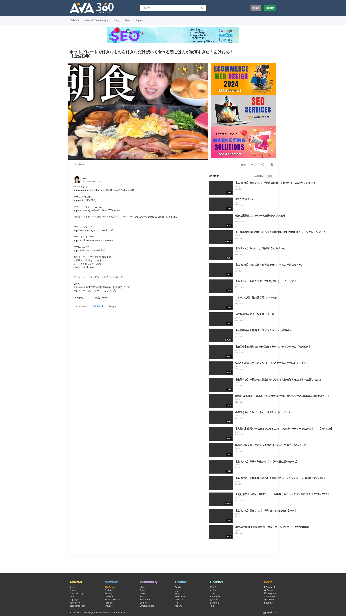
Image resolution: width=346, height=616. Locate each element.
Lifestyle (109, 596)
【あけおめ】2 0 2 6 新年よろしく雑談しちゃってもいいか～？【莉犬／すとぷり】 (280, 477)
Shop (116, 20)
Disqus (112, 306)
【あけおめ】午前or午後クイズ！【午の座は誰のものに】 (267, 461)
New (127, 20)
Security (108, 593)
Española (214, 603)
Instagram (271, 593)
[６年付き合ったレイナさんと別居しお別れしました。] (221, 417)
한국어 (213, 590)
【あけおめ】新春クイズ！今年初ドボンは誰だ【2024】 (266, 510)
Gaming (144, 603)
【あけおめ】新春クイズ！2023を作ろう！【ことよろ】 (266, 281)
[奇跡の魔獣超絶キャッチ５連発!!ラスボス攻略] (221, 221)
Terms (73, 596)
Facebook (98, 306)
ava (85, 178)
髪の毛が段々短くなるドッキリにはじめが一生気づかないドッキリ (272, 445)
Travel (108, 606)
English (178, 587)
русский (214, 599)
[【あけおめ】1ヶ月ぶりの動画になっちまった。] (221, 253)
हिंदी (176, 603)
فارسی (213, 593)
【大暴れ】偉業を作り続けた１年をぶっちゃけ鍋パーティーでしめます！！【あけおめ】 (284, 428)
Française (180, 596)
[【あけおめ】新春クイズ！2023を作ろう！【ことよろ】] (221, 286)
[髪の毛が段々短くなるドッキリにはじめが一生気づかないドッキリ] (221, 450)
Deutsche (179, 599)
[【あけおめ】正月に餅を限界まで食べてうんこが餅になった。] (221, 270)
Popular (139, 20)
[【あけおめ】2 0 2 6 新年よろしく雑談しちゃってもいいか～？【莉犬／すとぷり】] (221, 483)
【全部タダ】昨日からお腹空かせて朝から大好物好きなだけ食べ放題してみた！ (279, 379)
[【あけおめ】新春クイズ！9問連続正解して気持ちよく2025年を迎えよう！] (221, 188)
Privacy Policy (76, 593)
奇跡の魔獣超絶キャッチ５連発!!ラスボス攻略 (260, 215)
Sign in (255, 8)
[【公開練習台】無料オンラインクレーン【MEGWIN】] (221, 335)
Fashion (109, 603)
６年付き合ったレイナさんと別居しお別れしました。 (264, 412)
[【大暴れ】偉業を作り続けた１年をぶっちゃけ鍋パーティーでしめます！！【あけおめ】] (221, 434)
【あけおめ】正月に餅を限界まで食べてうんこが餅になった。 (269, 264)
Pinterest (270, 596)
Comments (82, 306)
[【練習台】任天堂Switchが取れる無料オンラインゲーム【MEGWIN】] (221, 352)
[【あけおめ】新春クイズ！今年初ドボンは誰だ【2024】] (221, 516)
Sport (142, 590)
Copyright (74, 599)
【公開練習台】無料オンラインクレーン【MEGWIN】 (264, 330)
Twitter (270, 590)
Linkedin (270, 599)
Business (109, 590)
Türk (212, 606)
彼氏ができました (244, 199)
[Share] (262, 165)
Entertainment (147, 606)
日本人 (213, 587)
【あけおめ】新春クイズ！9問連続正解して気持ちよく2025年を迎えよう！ (276, 182)
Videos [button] (73, 20)
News (142, 593)
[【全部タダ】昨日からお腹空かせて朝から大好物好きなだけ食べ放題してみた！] (221, 385)
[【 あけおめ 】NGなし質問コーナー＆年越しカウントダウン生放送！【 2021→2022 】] (221, 499)
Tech (142, 596)
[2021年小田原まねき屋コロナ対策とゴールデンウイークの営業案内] (221, 532)
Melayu (178, 606)
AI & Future (110, 587)
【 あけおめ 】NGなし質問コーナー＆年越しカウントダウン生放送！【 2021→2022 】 (282, 494)
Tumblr (269, 603)
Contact (73, 590)
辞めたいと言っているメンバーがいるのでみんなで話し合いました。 (273, 363)
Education (145, 599)
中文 (177, 593)
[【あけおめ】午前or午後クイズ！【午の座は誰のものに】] (221, 467)
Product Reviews (113, 599)
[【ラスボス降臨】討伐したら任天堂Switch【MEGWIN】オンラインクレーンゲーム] (221, 237)
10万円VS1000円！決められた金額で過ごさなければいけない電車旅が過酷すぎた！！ (282, 395)
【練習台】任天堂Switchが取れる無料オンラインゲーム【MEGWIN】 (273, 346)
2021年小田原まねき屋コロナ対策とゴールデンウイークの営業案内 (272, 527)
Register (270, 8)
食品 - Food (101, 297)
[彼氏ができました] (221, 204)
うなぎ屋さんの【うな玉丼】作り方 (254, 314)
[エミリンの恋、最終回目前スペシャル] (221, 303)
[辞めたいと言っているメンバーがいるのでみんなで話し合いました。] (221, 368)
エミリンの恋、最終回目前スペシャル (256, 297)
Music (143, 587)
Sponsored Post (77, 606)
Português (215, 596)
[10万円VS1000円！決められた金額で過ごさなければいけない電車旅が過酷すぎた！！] (221, 401)
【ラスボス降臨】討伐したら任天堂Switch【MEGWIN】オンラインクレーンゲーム (280, 232)
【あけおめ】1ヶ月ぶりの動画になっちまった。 (261, 248)
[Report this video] (271, 165)
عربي (177, 590)
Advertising (75, 603)
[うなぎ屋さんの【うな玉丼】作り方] (221, 319)
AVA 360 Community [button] (96, 20)
